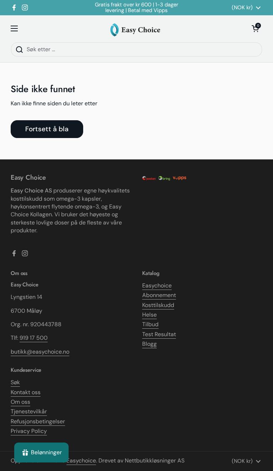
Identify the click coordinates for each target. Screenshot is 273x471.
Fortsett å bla (47, 129)
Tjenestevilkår (29, 411)
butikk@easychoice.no (40, 351)
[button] (255, 28)
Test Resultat (159, 334)
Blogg (149, 344)
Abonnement (159, 295)
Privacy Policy (29, 431)
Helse (149, 314)
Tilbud (150, 324)
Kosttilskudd (158, 305)
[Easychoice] (134, 29)
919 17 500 (34, 338)
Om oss (20, 402)
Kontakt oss (26, 392)
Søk (15, 382)
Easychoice (157, 285)
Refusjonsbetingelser (38, 421)
